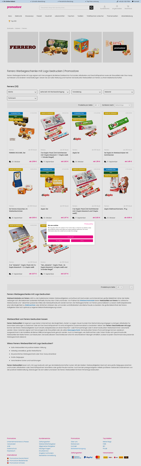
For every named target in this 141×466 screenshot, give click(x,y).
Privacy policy (88, 224)
